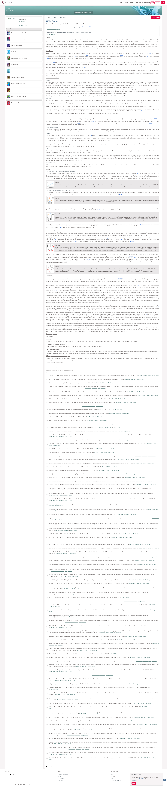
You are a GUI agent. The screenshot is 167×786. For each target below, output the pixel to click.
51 (140, 285)
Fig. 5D (88, 259)
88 (158, 312)
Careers (59, 776)
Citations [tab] (55, 17)
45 (103, 72)
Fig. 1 (138, 173)
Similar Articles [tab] (62, 17)
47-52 (155, 118)
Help (112, 774)
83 (56, 290)
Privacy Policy (134, 780)
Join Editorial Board (10, 8)
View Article (148, 375)
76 (141, 285)
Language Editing (146, 2)
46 (141, 110)
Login (152, 2)
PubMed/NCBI (141, 375)
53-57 (92, 121)
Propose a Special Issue (11, 10)
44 (84, 67)
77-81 (100, 289)
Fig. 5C (135, 257)
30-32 (47, 58)
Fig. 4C (122, 239)
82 (54, 290)
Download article (155, 17)
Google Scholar (155, 375)
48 (137, 285)
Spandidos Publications (63, 774)
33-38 (66, 58)
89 (146, 314)
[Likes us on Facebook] (13, 774)
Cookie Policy (142, 778)
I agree (133, 783)
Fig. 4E (132, 241)
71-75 (121, 278)
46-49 (103, 310)
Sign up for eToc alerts (23, 23)
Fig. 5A (131, 256)
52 (107, 310)
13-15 (121, 55)
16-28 (75, 56)
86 (90, 299)
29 (147, 56)
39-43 (54, 62)
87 (158, 306)
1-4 (105, 53)
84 (106, 295)
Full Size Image (22, 21)
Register (157, 2)
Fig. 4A (108, 238)
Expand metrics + (51, 34)
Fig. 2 (120, 194)
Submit (162, 2)
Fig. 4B (56, 239)
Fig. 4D (74, 241)
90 (126, 319)
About (121, 2)
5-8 (150, 53)
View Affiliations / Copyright (53, 29)
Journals (126, 2)
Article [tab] (48, 17)
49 (138, 285)
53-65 (78, 123)
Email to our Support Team (116, 780)
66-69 (150, 123)
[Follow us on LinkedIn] (10, 774)
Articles (131, 2)
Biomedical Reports (11, 7)
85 (145, 297)
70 (87, 124)
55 (118, 278)
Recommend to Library (23, 25)
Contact (112, 778)
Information (137, 2)
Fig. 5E (67, 261)
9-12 (87, 55)
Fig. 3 (98, 209)
